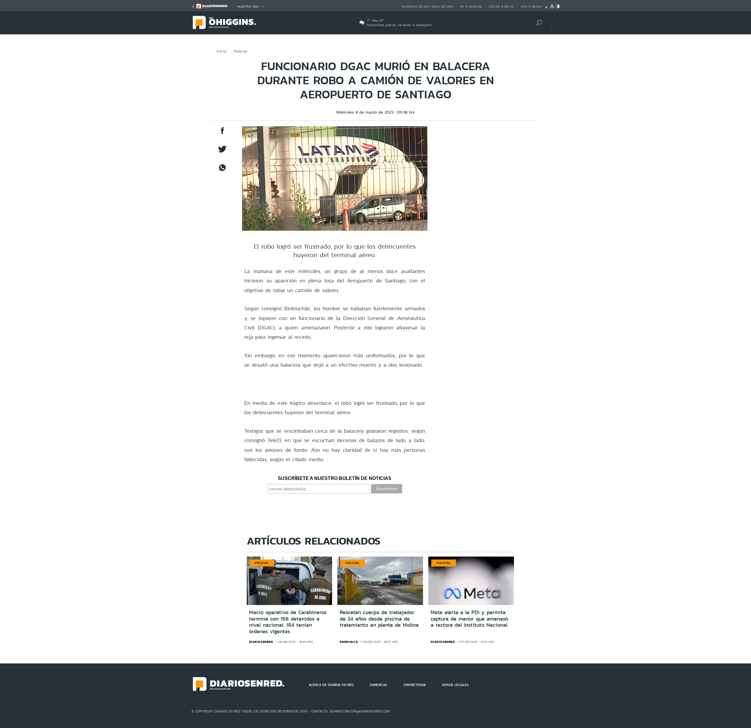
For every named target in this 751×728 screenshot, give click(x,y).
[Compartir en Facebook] (222, 133)
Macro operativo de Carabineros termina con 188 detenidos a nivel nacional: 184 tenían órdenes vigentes (288, 622)
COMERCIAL (379, 684)
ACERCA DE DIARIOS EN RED (331, 684)
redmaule (349, 641)
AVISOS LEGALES (455, 684)
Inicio (221, 51)
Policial (240, 51)
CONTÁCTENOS (414, 684)
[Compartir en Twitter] (222, 152)
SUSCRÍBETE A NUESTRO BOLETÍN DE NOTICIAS (334, 478)
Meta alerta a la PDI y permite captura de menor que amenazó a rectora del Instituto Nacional (469, 619)
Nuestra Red (248, 6)
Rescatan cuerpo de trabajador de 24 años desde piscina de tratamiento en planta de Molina (379, 619)
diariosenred (261, 641)
